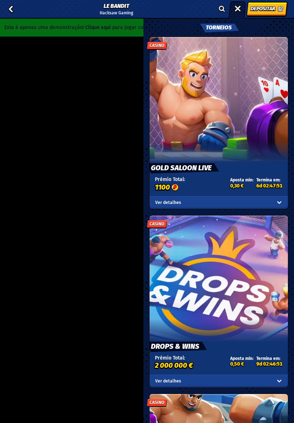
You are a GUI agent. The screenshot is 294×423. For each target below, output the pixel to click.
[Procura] (221, 9)
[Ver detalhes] (279, 202)
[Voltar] (10, 9)
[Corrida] (237, 9)
